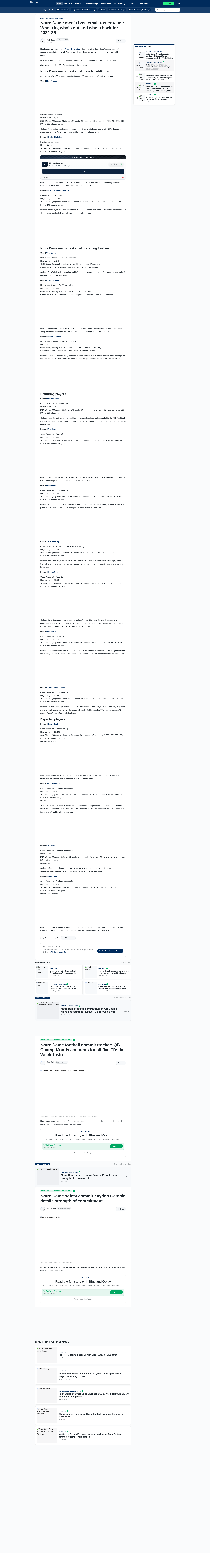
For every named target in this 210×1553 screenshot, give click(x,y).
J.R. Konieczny (52, 542)
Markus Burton (52, 399)
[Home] (36, 3)
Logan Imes (51, 485)
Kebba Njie (53, 572)
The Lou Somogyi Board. (60, 952)
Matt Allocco (51, 81)
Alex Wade (50, 846)
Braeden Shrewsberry (55, 687)
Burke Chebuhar (55, 137)
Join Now (168, 3)
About (131, 4)
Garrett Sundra (54, 336)
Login (177, 3)
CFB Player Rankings (117, 10)
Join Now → (116, 1146)
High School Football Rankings (83, 10)
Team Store (143, 4)
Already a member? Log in (83, 1153)
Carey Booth (53, 724)
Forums (67, 4)
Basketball (105, 4)
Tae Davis (52, 429)
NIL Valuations (62, 10)
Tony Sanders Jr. (53, 783)
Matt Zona (52, 876)
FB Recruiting (91, 4)
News (59, 4)
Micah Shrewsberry (73, 49)
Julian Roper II (52, 631)
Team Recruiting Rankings (139, 10)
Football (78, 4)
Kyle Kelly (51, 1062)
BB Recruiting (119, 4)
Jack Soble (51, 40)
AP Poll (102, 10)
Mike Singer (51, 1208)
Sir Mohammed (52, 280)
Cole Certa (50, 253)
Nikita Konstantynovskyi (58, 190)
